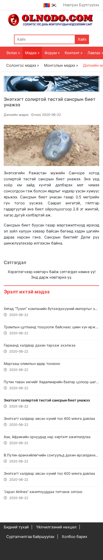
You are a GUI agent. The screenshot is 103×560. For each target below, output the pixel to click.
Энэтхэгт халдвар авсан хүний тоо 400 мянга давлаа (49, 421)
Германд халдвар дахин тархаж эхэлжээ (40, 348)
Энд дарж (39, 277)
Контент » (73, 52)
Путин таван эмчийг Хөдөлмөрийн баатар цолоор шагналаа (51, 385)
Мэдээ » (32, 52)
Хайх (82, 39)
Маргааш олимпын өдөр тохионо (32, 366)
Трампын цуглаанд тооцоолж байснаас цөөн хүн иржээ (51, 330)
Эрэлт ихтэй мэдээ (27, 292)
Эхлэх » (13, 52)
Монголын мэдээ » (61, 65)
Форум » (52, 52)
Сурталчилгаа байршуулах (30, 536)
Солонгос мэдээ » (22, 65)
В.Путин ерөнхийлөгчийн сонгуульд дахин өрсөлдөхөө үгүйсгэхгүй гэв (51, 458)
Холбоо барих (74, 536)
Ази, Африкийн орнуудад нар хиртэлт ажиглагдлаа (47, 440)
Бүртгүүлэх (89, 5)
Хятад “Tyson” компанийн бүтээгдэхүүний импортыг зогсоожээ (51, 311)
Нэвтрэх (70, 5)
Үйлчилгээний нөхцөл (56, 527)
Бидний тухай (16, 527)
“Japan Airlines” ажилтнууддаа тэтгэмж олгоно (43, 495)
